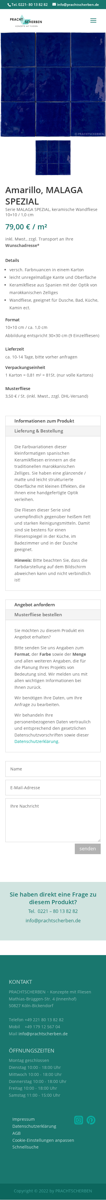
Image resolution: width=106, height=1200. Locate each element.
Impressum (23, 1119)
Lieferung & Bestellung (38, 431)
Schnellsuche (25, 1147)
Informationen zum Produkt (44, 421)
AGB (16, 1133)
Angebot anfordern (34, 604)
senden (88, 848)
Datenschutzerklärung (36, 741)
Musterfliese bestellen (38, 614)
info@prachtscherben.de (43, 1033)
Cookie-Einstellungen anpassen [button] (43, 1140)
